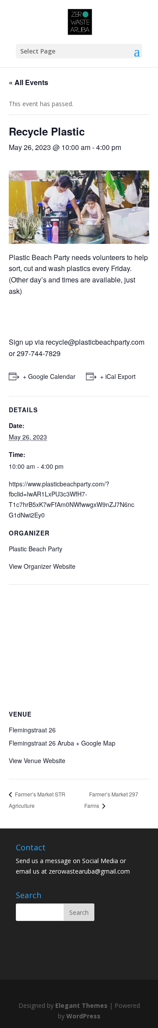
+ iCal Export (118, 376)
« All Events (28, 82)
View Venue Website (37, 760)
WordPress (83, 1016)
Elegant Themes (81, 1005)
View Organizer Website (42, 566)
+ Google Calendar (49, 376)
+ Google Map (95, 743)
